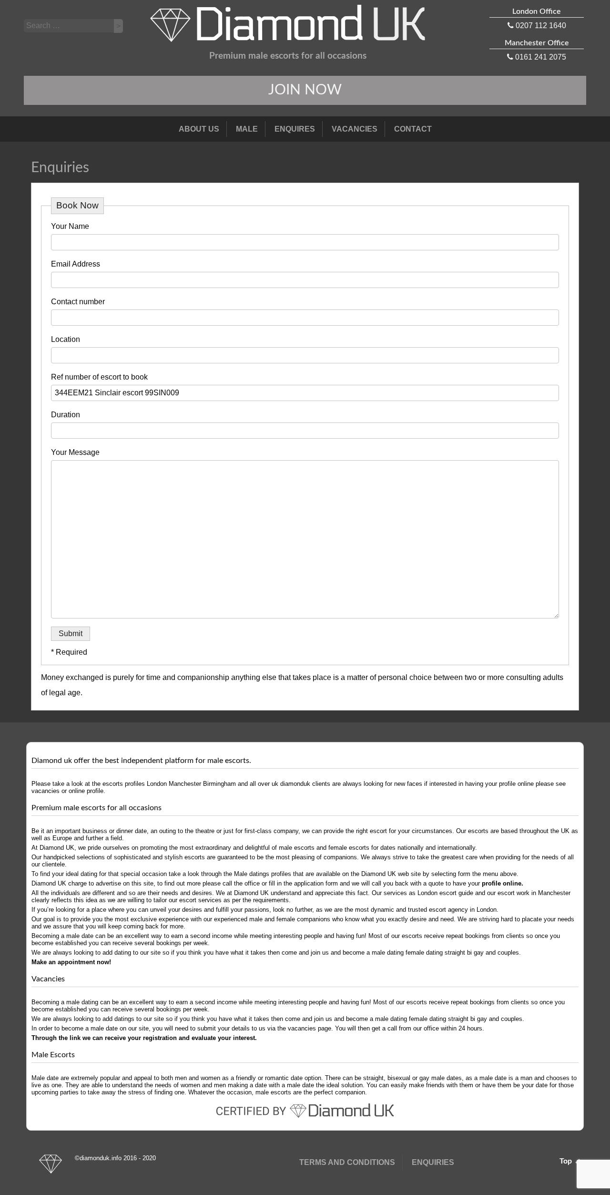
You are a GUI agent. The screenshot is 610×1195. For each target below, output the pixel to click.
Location (65, 339)
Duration (65, 415)
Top (566, 1161)
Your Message (75, 452)
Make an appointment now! (71, 962)
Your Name (70, 226)
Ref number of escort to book (99, 377)
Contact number (78, 302)
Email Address (75, 264)
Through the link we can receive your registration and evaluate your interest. (144, 1037)
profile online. (502, 883)
